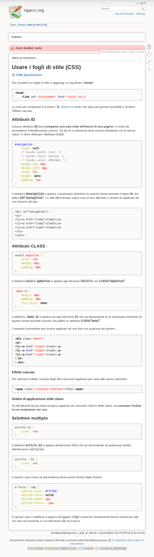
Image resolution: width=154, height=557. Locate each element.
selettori (65, 106)
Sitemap (140, 13)
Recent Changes (124, 13)
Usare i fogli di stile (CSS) (32, 24)
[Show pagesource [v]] (149, 47)
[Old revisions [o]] (149, 54)
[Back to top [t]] (149, 69)
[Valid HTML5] (85, 548)
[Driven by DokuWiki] (119, 548)
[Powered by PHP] (69, 548)
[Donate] (52, 548)
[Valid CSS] (102, 548)
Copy (136, 92)
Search (143, 8)
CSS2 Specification (29, 74)
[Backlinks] (149, 62)
